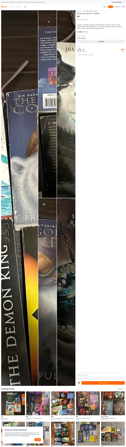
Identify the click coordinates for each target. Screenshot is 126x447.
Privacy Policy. (25, 435)
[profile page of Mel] (79, 50)
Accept (38, 439)
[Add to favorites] (79, 383)
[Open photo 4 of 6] (47, 292)
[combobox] (16, 6)
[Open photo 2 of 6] (47, 104)
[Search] (25, 7)
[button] (121, 389)
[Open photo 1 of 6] (19, 198)
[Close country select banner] (124, 2)
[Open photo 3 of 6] (66, 104)
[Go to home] (4, 7)
